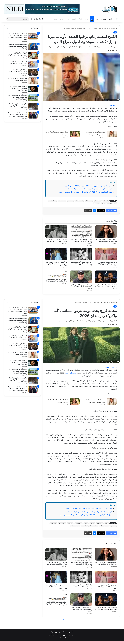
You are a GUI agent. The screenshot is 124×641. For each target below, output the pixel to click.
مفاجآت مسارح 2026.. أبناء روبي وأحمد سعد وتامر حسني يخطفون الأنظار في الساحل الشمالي (56, 263)
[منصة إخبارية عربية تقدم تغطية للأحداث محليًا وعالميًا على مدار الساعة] (110, 9)
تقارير (55, 19)
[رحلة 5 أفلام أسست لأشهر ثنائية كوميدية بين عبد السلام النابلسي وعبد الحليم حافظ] (81, 254)
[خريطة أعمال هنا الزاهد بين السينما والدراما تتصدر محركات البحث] (75, 134)
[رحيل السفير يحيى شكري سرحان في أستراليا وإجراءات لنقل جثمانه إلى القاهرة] (56, 231)
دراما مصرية (97, 200)
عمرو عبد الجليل (79, 200)
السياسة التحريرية (66, 635)
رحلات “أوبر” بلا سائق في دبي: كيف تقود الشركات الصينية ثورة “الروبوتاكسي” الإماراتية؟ (17, 97)
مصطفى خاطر (52, 200)
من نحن (74, 635)
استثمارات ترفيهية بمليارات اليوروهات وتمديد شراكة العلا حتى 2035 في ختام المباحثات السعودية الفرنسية (17, 114)
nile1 (42, 2)
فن (92, 19)
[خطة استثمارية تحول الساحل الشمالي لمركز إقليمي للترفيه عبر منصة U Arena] (106, 277)
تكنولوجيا (74, 19)
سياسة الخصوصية (57, 635)
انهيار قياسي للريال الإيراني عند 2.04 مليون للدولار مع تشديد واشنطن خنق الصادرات (17, 54)
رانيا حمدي (113, 105)
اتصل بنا (50, 635)
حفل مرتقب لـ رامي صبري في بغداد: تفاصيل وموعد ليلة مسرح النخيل (88, 186)
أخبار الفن (106, 200)
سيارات (62, 19)
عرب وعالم (104, 19)
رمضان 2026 (89, 200)
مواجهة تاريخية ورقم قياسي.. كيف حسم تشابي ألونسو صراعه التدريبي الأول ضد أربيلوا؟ (17, 88)
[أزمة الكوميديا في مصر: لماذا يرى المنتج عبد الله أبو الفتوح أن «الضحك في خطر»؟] (56, 274)
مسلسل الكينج (62, 200)
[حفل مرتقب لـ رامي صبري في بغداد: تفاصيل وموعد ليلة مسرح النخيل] (112, 134)
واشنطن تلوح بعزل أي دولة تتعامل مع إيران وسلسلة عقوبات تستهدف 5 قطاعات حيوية (17, 71)
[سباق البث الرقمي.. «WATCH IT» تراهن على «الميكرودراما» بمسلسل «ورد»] (106, 231)
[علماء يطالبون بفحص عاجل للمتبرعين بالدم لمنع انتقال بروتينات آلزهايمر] (33, 64)
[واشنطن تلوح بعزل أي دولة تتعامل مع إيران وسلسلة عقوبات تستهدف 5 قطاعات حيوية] (33, 72)
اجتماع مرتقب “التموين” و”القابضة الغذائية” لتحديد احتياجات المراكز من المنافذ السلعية (17, 46)
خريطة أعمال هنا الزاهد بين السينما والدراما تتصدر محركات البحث (90, 189)
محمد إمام (70, 200)
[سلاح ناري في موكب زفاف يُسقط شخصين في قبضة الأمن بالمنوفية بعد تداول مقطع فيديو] (33, 106)
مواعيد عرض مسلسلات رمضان (108, 203)
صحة (68, 19)
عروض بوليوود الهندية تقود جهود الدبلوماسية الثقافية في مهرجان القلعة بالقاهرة (107, 263)
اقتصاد (80, 19)
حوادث (86, 19)
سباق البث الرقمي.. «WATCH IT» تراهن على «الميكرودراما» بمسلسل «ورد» (85, 192)
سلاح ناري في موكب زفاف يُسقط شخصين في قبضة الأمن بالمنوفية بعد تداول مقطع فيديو (17, 105)
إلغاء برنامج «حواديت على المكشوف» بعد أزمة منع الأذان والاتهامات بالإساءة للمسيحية (81, 241)
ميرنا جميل (96, 203)
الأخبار (110, 19)
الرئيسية (113, 28)
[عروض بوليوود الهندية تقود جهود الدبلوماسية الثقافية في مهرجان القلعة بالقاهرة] (106, 254)
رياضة (96, 19)
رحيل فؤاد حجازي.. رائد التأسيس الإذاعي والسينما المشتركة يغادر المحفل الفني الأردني (81, 286)
